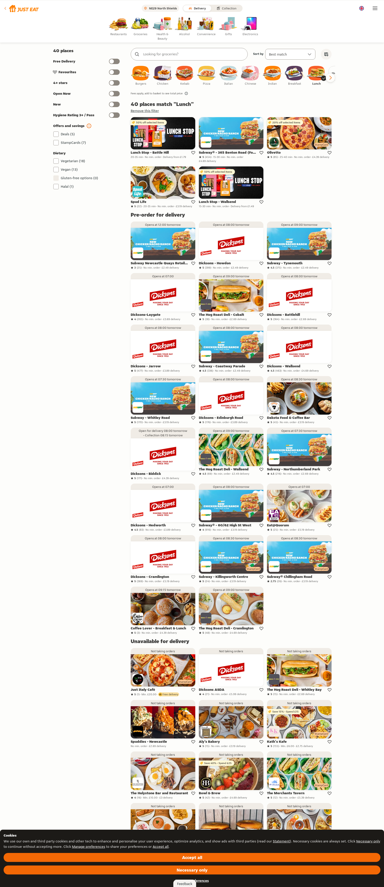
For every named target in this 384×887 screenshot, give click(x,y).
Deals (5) (68, 134)
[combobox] (193, 54)
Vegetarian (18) (73, 161)
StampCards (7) (73, 142)
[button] (21, 8)
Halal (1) (67, 186)
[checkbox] (141, 76)
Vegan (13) (69, 169)
